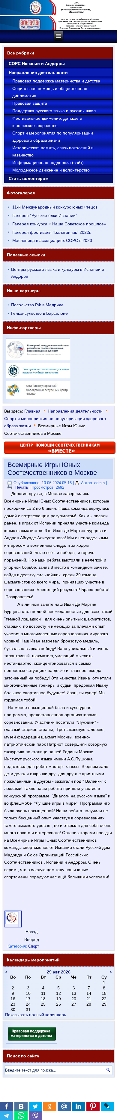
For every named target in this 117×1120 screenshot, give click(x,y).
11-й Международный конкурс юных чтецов (55, 207)
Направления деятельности (38, 72)
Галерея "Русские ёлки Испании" (44, 215)
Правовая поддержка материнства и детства (56, 81)
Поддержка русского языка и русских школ (54, 110)
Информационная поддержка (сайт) (48, 162)
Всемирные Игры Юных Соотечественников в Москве (52, 468)
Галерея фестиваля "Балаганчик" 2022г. (51, 232)
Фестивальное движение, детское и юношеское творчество (47, 122)
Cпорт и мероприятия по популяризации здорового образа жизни (52, 137)
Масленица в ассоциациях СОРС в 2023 (52, 240)
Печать (21, 487)
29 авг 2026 (58, 972)
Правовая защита (29, 103)
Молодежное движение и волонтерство (51, 170)
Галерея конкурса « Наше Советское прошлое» (59, 223)
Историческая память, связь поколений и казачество (53, 151)
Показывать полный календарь (35, 1014)
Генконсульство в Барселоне (39, 313)
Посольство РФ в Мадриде (37, 304)
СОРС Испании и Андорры (37, 63)
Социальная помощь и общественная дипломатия (49, 92)
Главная (32, 411)
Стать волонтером (28, 178)
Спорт (33, 946)
